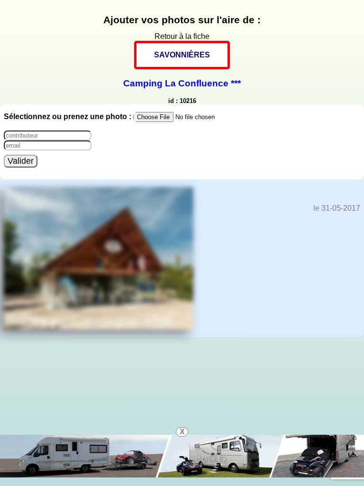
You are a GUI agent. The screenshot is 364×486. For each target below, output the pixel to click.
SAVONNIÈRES (182, 55)
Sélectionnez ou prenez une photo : (68, 116)
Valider (21, 161)
